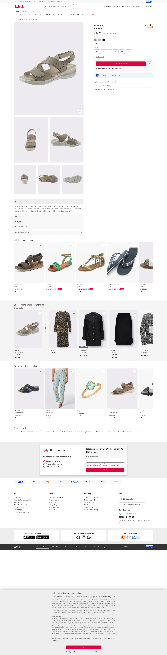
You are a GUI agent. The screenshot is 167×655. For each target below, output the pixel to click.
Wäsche (41, 15)
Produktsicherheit (21, 227)
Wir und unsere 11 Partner (59, 596)
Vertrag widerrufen (42, 547)
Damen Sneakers (50, 432)
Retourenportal (54, 500)
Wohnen (31, 11)
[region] (83, 622)
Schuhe (48, 15)
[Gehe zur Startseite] (19, 6)
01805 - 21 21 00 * (127, 517)
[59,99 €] (29, 262)
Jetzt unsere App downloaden (36, 533)
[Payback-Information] (149, 546)
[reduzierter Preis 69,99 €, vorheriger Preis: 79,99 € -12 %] (60, 262)
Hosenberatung (89, 502)
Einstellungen (97, 652)
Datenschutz (59, 547)
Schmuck (56, 15)
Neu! (16, 15)
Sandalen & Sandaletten (32, 19)
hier (111, 605)
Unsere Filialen (19, 507)
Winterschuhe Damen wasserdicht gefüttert (76, 432)
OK (83, 647)
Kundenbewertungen (22, 232)
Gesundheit (65, 15)
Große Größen (75, 15)
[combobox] (63, 6)
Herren (24, 11)
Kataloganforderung (55, 507)
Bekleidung (23, 15)
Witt (15, 493)
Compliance (88, 547)
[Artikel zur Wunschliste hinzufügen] (149, 63)
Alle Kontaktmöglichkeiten (131, 505)
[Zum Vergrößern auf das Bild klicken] (80, 112)
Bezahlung (52, 502)
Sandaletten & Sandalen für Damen (27, 432)
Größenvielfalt (88, 507)
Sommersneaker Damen (104, 432)
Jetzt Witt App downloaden (22, 500)
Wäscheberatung (89, 505)
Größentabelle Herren (91, 500)
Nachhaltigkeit (18, 510)
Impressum (79, 547)
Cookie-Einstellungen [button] (100, 547)
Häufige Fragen (54, 505)
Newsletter (17, 502)
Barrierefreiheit (69, 547)
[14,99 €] (60, 388)
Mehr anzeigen (115, 465)
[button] (14, 19)
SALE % (94, 15)
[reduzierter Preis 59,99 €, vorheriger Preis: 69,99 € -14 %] (91, 262)
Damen (17, 11)
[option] (95, 39)
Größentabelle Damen (91, 498)
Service (52, 493)
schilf (95, 43)
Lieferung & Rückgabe (56, 498)
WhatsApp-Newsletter (21, 505)
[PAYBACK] (149, 1)
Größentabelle (100, 57)
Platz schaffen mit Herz (21, 512)
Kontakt (122, 493)
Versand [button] (115, 33)
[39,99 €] (29, 388)
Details (17, 216)
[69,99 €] (122, 388)
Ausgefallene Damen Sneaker (127, 432)
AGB (52, 547)
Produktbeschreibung (22, 202)
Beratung (87, 493)
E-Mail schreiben (127, 499)
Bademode (33, 15)
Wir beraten (86, 15)
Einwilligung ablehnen (72, 652)
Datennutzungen (108, 596)
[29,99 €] (124, 329)
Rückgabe (18, 222)
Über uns (17, 498)
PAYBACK (52, 510)
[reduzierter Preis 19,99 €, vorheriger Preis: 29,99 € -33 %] (122, 262)
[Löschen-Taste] (73, 6)
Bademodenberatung (91, 510)
